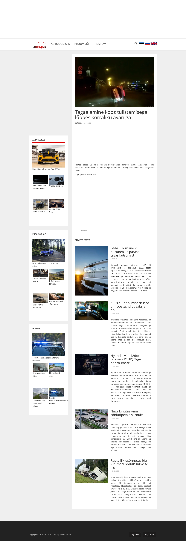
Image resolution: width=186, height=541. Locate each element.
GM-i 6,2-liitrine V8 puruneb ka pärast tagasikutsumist (125, 251)
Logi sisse (135, 534)
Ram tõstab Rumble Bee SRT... (46, 169)
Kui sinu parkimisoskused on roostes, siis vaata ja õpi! (130, 306)
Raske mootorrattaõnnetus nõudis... (56, 401)
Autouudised (60, 43)
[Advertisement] (93, 19)
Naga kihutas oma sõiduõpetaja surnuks (127, 413)
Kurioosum (83, 230)
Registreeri (150, 534)
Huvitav (100, 43)
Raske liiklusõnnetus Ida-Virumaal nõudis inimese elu (129, 464)
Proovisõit (82, 43)
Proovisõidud (39, 234)
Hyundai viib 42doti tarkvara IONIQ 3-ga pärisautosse (126, 359)
